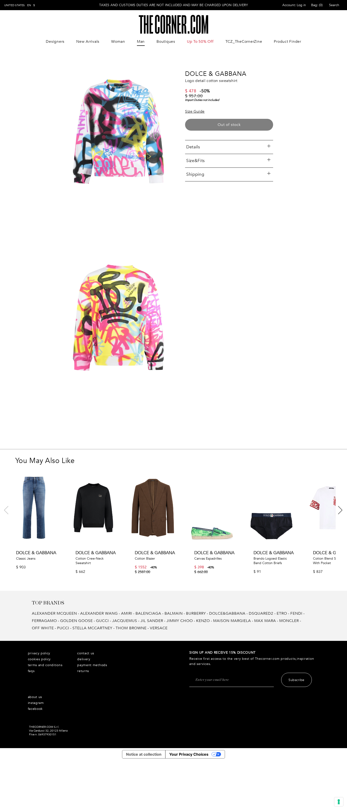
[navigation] (19, 5)
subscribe (296, 680)
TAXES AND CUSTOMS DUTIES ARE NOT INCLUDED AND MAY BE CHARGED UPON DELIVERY (173, 5)
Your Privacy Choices (188, 754)
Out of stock (229, 124)
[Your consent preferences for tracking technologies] (338, 801)
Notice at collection (143, 754)
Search (334, 5)
